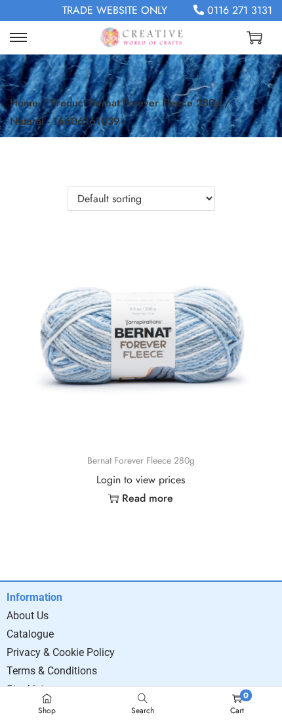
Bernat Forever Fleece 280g (141, 460)
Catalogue (30, 634)
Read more (147, 498)
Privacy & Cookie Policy (61, 652)
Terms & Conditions (52, 671)
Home (24, 102)
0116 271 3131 (238, 10)
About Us (28, 615)
